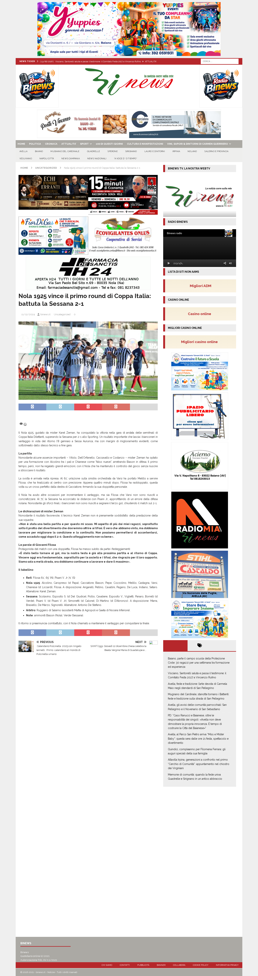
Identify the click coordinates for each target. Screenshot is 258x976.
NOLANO (192, 151)
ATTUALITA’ (68, 143)
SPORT (84, 143)
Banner (161, 965)
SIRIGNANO (131, 151)
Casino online (200, 314)
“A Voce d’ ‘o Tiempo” (125, 158)
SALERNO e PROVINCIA (216, 151)
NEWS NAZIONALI (97, 158)
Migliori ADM (200, 286)
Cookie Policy (200, 965)
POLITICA (35, 143)
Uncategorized (62, 314)
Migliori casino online (200, 342)
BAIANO (39, 151)
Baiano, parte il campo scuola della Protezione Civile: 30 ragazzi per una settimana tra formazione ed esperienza (198, 663)
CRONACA (51, 143)
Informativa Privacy (227, 965)
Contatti (125, 965)
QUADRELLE (93, 151)
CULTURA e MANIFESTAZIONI (145, 143)
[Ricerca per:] (220, 61)
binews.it (45, 314)
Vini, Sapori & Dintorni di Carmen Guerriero (197, 143)
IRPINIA (176, 151)
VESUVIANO (25, 158)
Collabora (179, 965)
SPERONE (112, 151)
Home (21, 143)
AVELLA (23, 151)
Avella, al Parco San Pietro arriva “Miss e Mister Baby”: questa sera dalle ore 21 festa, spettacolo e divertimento (198, 738)
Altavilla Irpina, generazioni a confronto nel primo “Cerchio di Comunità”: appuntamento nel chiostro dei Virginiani (198, 764)
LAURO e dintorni (154, 151)
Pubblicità (143, 965)
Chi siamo (107, 965)
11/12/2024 (28, 314)
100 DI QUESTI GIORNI (109, 143)
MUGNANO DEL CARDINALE (64, 151)
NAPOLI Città (46, 158)
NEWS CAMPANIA (70, 158)
